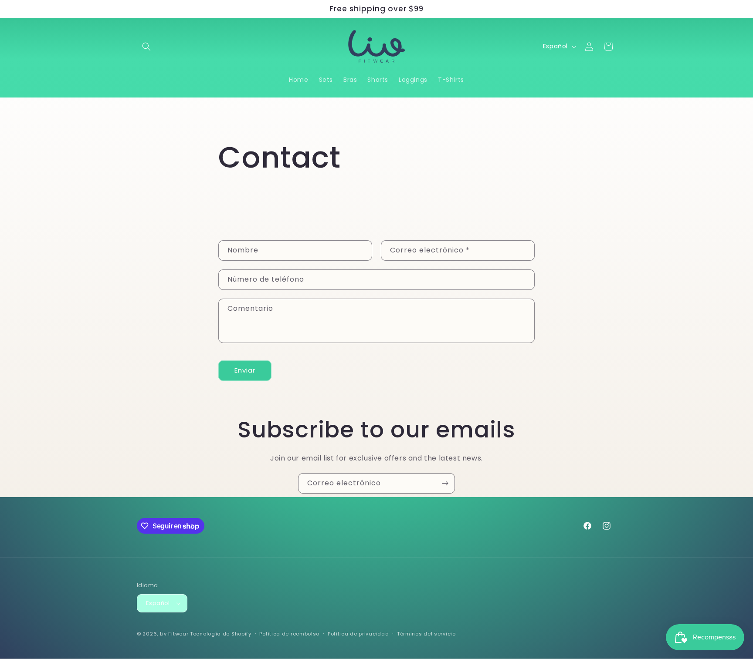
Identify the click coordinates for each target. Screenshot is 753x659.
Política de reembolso (289, 633)
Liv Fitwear (174, 633)
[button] (146, 46)
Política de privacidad (358, 633)
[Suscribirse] (445, 483)
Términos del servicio (426, 633)
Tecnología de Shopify (220, 633)
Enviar (244, 370)
